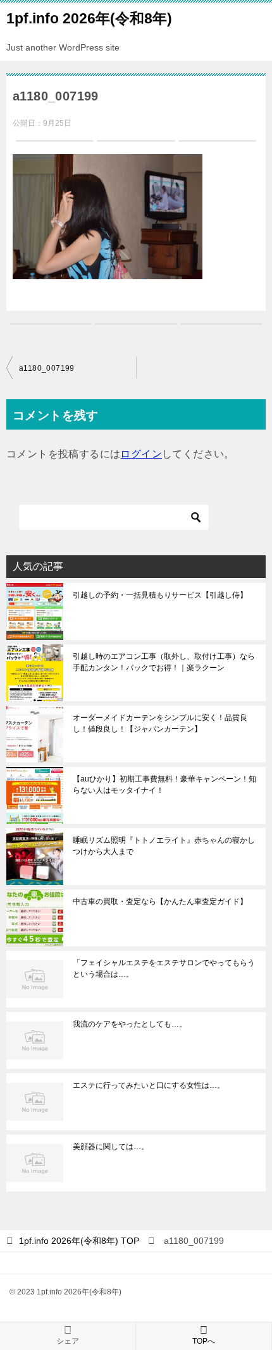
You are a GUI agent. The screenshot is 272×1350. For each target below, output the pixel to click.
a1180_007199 (47, 368)
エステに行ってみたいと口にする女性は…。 (149, 1085)
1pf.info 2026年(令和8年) (89, 18)
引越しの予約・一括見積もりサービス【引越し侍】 (160, 595)
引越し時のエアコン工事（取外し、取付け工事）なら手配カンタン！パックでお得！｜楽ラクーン (164, 662)
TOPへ (203, 1341)
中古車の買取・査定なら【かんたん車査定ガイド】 (160, 901)
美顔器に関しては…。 (111, 1146)
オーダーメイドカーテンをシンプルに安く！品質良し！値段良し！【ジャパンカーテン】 (160, 723)
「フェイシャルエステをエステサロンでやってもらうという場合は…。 (164, 968)
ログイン (141, 454)
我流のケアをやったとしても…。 (130, 1024)
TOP (79, 1241)
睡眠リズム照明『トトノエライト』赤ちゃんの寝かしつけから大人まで (164, 846)
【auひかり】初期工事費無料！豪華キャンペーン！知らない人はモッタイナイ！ (164, 784)
